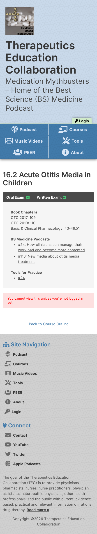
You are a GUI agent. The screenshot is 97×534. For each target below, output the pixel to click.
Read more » (38, 509)
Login (83, 121)
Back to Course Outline (48, 324)
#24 (21, 278)
